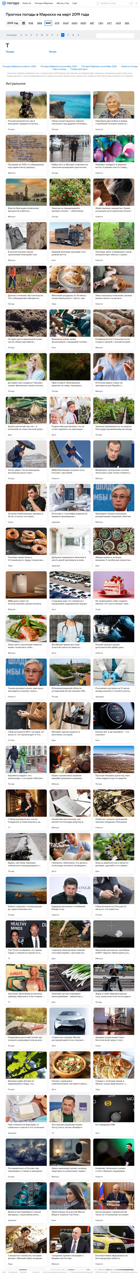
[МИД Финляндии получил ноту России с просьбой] (70, 460)
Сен (100, 23)
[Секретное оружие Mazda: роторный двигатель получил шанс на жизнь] (70, 1028)
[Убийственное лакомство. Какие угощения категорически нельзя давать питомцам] (113, 199)
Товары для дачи (79, 69)
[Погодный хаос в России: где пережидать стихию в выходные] (26, 1159)
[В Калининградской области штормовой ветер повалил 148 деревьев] (70, 679)
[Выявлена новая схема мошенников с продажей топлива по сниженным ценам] (70, 329)
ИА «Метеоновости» (130, 1272)
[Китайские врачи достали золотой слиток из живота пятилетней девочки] (70, 635)
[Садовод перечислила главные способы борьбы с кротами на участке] (70, 940)
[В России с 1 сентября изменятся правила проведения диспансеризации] (70, 504)
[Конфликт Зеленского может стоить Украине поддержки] (113, 1159)
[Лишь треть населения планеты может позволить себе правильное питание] (26, 635)
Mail (4, 1272)
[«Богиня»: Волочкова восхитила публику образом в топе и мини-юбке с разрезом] (26, 984)
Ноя (118, 23)
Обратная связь (101, 1272)
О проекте (36, 1272)
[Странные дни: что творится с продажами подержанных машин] (70, 591)
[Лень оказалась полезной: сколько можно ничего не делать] (113, 286)
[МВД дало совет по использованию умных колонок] (26, 591)
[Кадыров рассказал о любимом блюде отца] (70, 897)
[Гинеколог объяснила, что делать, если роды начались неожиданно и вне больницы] (70, 853)
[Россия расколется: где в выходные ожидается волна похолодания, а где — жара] (26, 111)
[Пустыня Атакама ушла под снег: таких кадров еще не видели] (113, 766)
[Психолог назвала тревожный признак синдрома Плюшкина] (113, 809)
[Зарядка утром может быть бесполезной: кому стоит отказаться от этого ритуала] (113, 1028)
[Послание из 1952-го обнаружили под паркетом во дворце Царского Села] (26, 155)
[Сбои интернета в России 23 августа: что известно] (113, 897)
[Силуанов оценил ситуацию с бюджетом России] (70, 1246)
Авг (92, 23)
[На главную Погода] (12, 3)
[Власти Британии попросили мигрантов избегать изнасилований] (26, 199)
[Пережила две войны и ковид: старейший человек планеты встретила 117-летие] (113, 111)
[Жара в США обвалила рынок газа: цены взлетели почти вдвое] (113, 984)
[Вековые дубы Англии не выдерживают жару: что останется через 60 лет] (26, 1071)
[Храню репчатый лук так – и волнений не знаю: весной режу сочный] (26, 417)
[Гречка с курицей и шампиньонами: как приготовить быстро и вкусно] (70, 1071)
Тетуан (52, 52)
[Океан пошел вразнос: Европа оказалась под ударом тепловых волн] (70, 111)
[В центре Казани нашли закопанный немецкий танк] (26, 242)
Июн (74, 23)
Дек (127, 23)
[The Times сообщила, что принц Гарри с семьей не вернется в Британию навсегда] (26, 940)
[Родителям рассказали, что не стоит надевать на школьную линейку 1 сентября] (70, 417)
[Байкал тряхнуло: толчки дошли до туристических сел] (26, 897)
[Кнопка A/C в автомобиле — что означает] (113, 722)
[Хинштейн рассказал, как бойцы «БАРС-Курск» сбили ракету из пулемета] (113, 940)
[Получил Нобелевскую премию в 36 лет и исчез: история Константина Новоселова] (26, 504)
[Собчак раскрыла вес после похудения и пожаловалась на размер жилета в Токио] (26, 809)
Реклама (23, 1272)
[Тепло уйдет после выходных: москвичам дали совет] (26, 460)
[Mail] (4, 3)
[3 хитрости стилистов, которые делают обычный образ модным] (26, 1246)
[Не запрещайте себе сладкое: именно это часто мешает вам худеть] (113, 591)
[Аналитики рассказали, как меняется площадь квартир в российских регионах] (70, 809)
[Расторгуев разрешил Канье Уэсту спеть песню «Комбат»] (70, 1115)
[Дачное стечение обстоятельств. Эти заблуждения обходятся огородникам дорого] (26, 286)
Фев (39, 23)
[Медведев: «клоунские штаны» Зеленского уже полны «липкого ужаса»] (113, 460)
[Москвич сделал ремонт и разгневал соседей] (70, 722)
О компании (13, 1272)
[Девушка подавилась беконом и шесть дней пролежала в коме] (70, 548)
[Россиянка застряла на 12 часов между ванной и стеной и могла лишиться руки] (113, 679)
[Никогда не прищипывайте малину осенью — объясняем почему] (70, 199)
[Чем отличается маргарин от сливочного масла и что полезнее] (26, 1115)
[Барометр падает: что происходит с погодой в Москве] (26, 766)
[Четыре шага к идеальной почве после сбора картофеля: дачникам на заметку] (26, 329)
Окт (109, 23)
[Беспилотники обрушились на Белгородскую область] (113, 1246)
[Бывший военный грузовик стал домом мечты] (70, 242)
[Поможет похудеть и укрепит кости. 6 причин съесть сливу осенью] (113, 155)
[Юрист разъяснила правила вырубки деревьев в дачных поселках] (70, 766)
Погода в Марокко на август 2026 (19, 66)
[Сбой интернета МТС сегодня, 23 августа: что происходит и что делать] (26, 722)
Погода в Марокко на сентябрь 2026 (59, 66)
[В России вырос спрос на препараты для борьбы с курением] (113, 373)
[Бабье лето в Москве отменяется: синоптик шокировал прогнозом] (70, 155)
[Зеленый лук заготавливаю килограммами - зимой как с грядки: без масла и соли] (70, 984)
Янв (30, 23)
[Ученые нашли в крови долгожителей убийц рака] (113, 635)
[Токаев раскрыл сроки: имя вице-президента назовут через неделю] (26, 679)
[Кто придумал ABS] (113, 1115)
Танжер (10, 52)
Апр (57, 23)
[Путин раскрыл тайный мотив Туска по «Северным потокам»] (113, 1202)
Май (66, 23)
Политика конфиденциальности (55, 1272)
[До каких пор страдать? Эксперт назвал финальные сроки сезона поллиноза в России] (26, 373)
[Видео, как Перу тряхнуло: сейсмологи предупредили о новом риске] (26, 853)
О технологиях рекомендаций (81, 1272)
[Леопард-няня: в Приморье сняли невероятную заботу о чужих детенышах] (113, 242)
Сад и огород (59, 69)
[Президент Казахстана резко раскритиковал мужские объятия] (113, 504)
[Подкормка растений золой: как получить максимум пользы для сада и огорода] (26, 1028)
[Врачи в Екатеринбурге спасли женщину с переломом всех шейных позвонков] (26, 1202)
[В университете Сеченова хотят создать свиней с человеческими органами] (113, 329)
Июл (83, 23)
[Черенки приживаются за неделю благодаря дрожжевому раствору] (113, 417)
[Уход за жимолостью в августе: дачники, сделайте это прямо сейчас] (113, 853)
